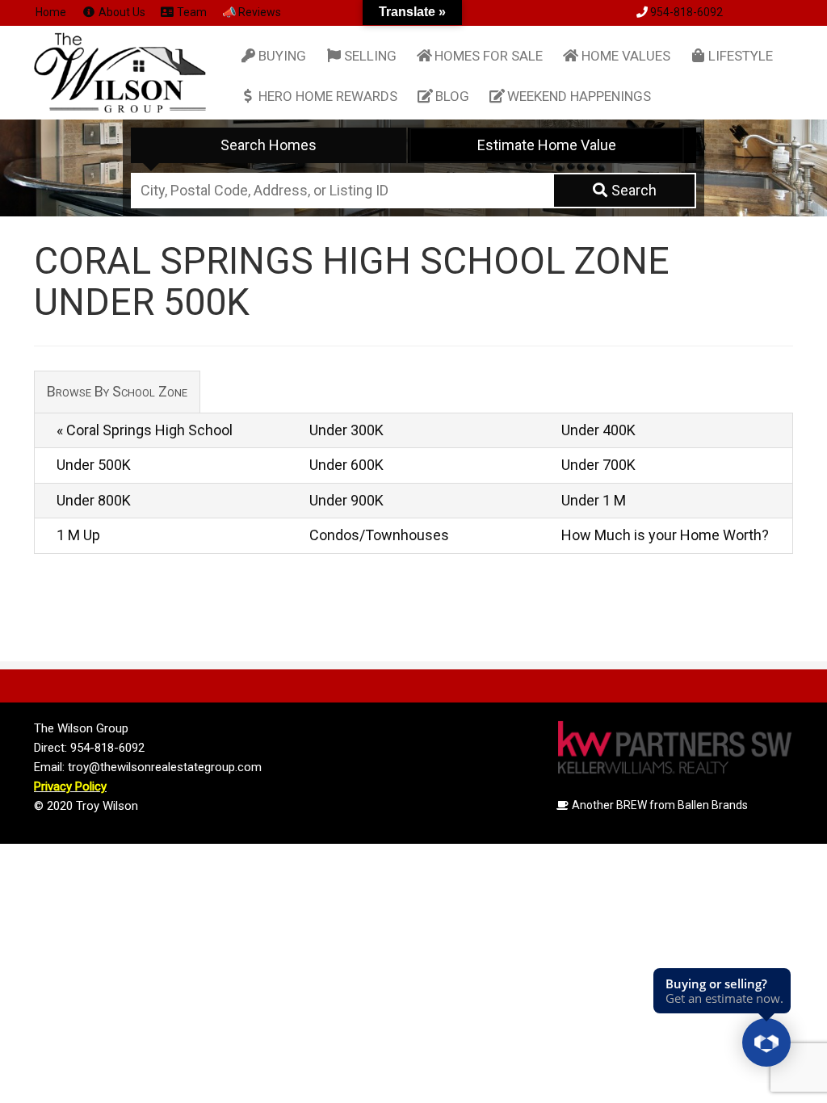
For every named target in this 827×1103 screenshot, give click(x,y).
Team (190, 12)
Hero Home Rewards (327, 96)
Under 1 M (593, 500)
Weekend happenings (579, 96)
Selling (370, 56)
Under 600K (346, 464)
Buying (282, 56)
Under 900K (346, 500)
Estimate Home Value (546, 144)
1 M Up (78, 534)
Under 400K (598, 429)
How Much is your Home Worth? (665, 534)
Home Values (625, 56)
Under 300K (346, 429)
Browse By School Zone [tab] (117, 391)
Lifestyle (740, 56)
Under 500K (94, 464)
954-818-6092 (686, 12)
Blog (452, 96)
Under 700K (598, 464)
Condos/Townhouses (379, 534)
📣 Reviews (251, 12)
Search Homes (268, 144)
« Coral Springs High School (145, 429)
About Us (120, 12)
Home (51, 12)
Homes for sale (488, 56)
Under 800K (94, 500)
